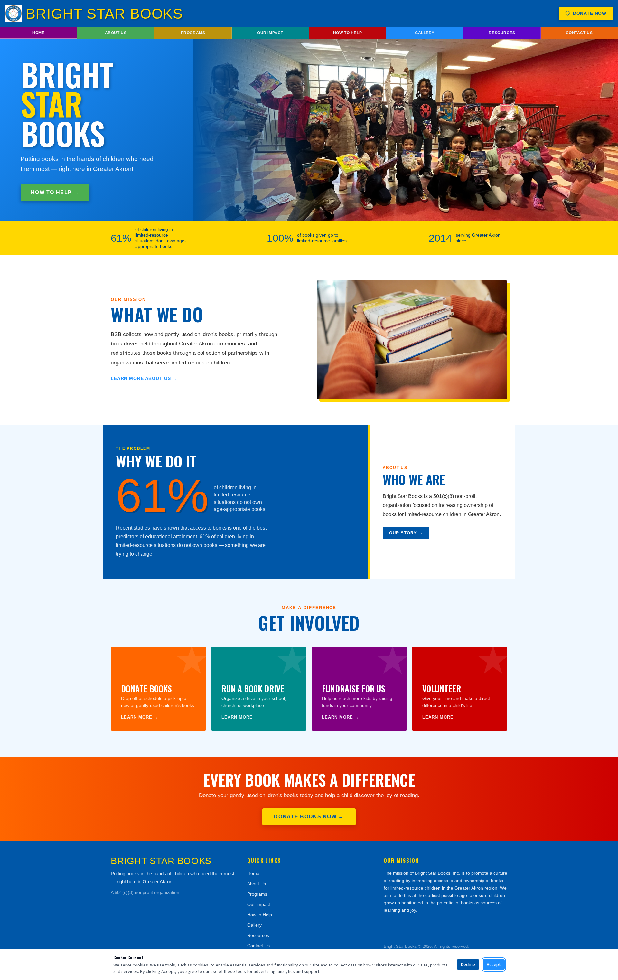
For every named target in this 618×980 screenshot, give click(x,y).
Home (253, 873)
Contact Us (258, 945)
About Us (256, 883)
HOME (38, 33)
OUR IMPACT (270, 33)
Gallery (254, 925)
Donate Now (589, 13)
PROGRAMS (193, 33)
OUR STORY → (406, 533)
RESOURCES (502, 33)
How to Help (259, 914)
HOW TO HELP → (55, 192)
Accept (494, 964)
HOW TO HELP (347, 33)
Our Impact (258, 904)
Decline (468, 964)
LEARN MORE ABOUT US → (144, 378)
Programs (257, 894)
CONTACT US (579, 33)
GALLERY (425, 33)
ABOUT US (116, 33)
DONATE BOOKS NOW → (309, 816)
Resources (258, 935)
